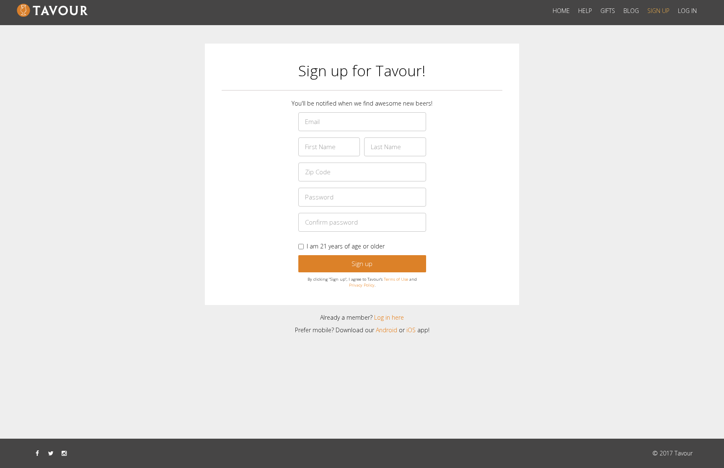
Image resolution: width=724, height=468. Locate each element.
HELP (585, 11)
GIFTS (607, 11)
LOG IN (687, 11)
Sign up (362, 263)
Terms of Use (396, 279)
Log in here (389, 317)
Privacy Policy (362, 285)
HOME (561, 11)
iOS (411, 330)
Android (386, 330)
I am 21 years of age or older (346, 246)
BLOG (631, 11)
